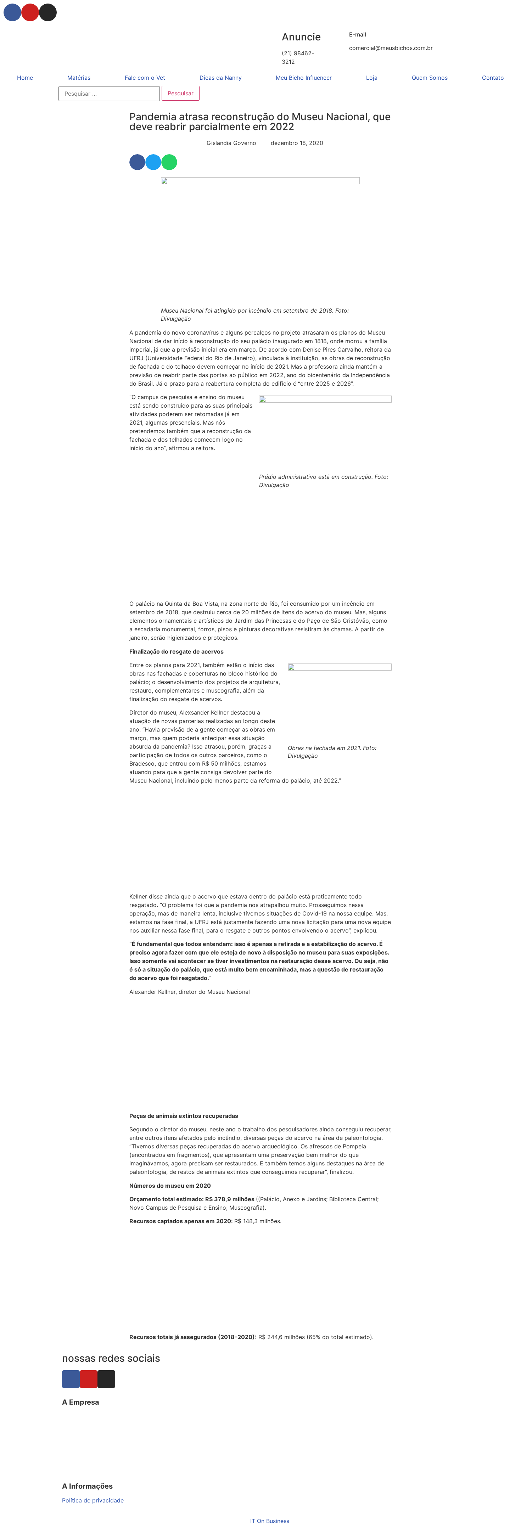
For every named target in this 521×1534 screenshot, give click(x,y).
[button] (137, 162)
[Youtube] (30, 12)
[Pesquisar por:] (109, 93)
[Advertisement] (260, 547)
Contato (493, 77)
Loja (371, 77)
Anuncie (301, 37)
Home (25, 77)
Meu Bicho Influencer (304, 77)
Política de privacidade (93, 1500)
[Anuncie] (273, 37)
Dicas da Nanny (221, 77)
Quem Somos (430, 77)
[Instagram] (48, 12)
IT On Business (269, 1520)
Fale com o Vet (145, 77)
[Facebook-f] (12, 12)
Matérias (78, 77)
